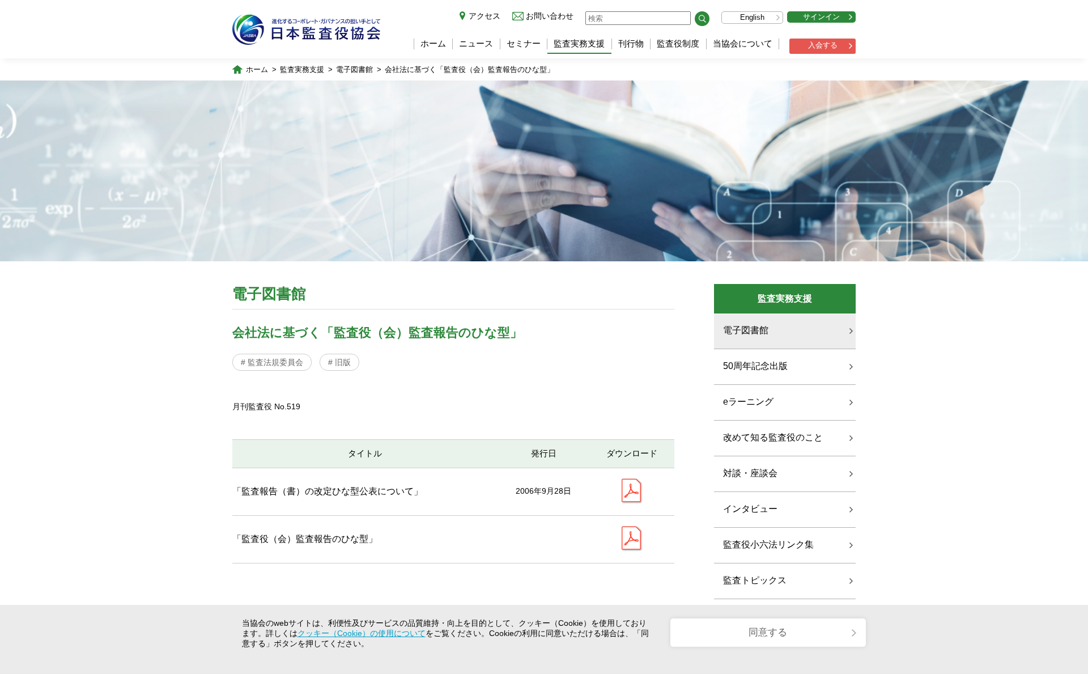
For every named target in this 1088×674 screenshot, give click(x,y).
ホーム (433, 43)
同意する (768, 632)
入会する (823, 45)
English (752, 17)
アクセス (484, 15)
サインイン (821, 16)
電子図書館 (354, 69)
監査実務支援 (579, 43)
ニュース (476, 43)
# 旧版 (339, 362)
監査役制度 (678, 43)
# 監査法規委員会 (272, 362)
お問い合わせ (549, 15)
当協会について (742, 43)
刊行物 (631, 43)
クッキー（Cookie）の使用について (362, 633)
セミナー (524, 43)
